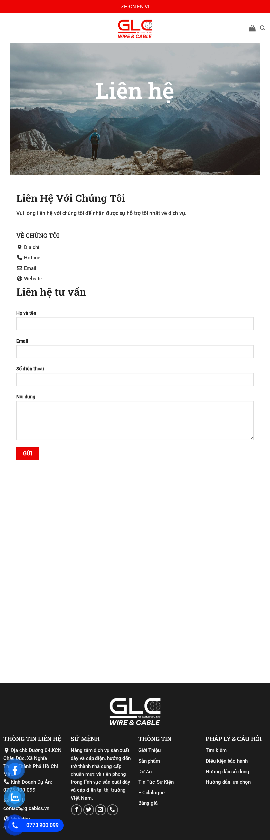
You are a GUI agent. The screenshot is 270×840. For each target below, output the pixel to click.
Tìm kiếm (216, 750)
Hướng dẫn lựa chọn (228, 782)
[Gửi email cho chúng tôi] (100, 809)
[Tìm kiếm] (262, 28)
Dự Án (145, 771)
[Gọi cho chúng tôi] (112, 809)
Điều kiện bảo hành (227, 761)
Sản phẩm (149, 761)
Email (22, 341)
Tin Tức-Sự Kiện (156, 782)
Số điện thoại (30, 369)
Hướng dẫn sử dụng (227, 771)
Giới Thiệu (149, 750)
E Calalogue (151, 793)
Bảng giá (148, 803)
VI (147, 7)
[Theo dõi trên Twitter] (88, 809)
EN (140, 7)
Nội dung (25, 397)
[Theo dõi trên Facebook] (76, 809)
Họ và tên (26, 313)
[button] (9, 28)
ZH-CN (128, 7)
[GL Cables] (135, 28)
